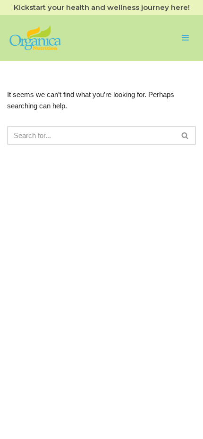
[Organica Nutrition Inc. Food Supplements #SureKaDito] (35, 38)
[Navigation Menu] (185, 37)
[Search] (185, 135)
